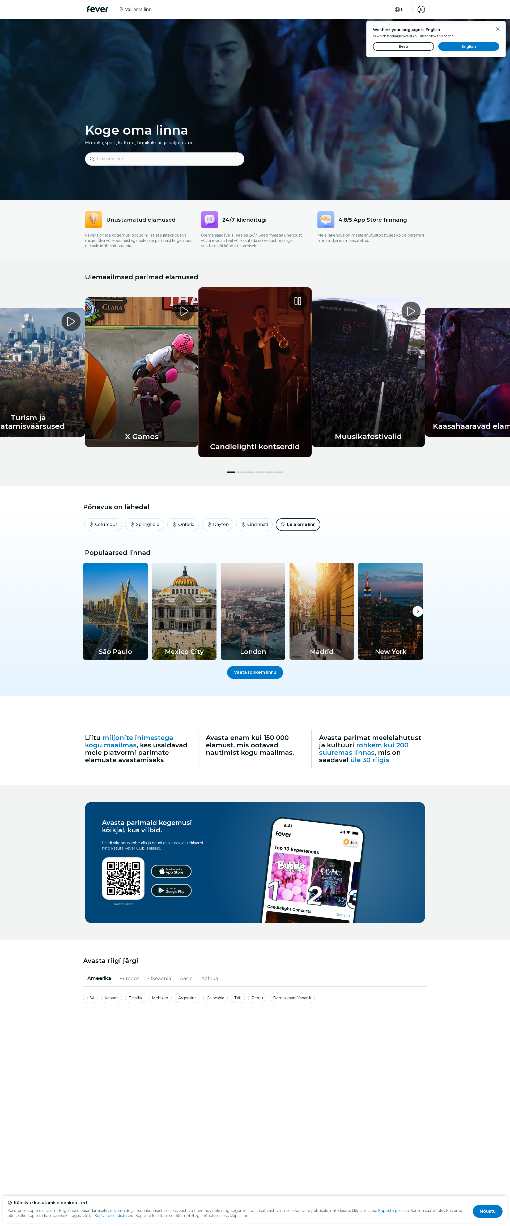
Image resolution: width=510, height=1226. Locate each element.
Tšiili (237, 998)
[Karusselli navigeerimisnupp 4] (260, 472)
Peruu (257, 998)
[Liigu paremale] (418, 611)
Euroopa (130, 978)
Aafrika (209, 978)
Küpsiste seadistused (113, 1215)
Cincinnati (257, 524)
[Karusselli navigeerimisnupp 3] (250, 472)
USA (91, 998)
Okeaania (159, 978)
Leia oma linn (301, 524)
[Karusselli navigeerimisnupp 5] (269, 472)
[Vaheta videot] (255, 372)
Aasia (186, 978)
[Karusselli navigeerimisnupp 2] (240, 472)
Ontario (186, 524)
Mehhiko (160, 998)
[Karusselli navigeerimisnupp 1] (231, 472)
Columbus (106, 524)
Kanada (111, 998)
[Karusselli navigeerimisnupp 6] (279, 472)
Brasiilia (135, 998)
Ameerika (99, 978)
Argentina (187, 998)
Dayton (221, 524)
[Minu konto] (421, 9)
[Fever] (97, 9)
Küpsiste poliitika (393, 1210)
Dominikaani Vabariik (292, 998)
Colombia (215, 998)
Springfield (148, 524)
